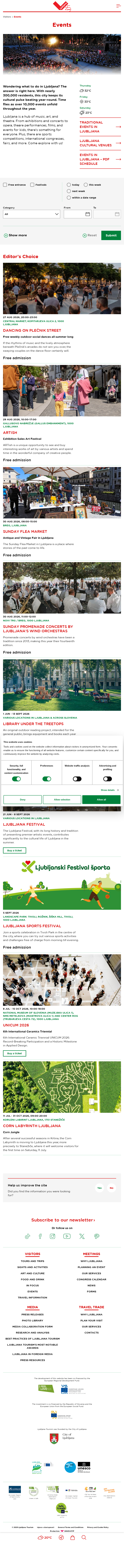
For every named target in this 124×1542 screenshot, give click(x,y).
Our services (91, 1273)
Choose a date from (77, 214)
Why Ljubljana (91, 1261)
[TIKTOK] (27, 1236)
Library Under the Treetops (33, 724)
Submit (111, 235)
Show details (108, 790)
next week (78, 191)
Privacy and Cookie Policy (97, 1527)
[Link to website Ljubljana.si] (62, 1438)
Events (33, 1291)
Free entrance (17, 184)
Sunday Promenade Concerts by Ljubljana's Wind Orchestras (38, 628)
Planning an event (91, 1267)
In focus (32, 1285)
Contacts (92, 1332)
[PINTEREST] (97, 1236)
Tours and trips (32, 1261)
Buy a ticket (14, 850)
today (75, 184)
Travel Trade (91, 1307)
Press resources (32, 1360)
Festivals (41, 184)
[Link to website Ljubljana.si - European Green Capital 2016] (42, 1468)
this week (95, 184)
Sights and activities (32, 1267)
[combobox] (31, 214)
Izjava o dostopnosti (45, 1527)
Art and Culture (33, 1273)
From (67, 207)
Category (9, 207)
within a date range (84, 197)
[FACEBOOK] (40, 1236)
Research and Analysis (32, 1332)
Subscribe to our (62, 1219)
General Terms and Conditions (70, 1527)
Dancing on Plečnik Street (32, 330)
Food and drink (32, 1279)
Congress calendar (91, 1279)
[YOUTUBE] (67, 1236)
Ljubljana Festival (24, 824)
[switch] (46, 778)
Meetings (91, 1254)
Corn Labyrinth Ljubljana (32, 1126)
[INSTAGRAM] (52, 1236)
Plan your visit (91, 1320)
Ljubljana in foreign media (32, 1354)
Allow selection (62, 799)
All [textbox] (6, 214)
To (94, 207)
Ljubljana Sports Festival (32, 926)
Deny (22, 799)
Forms (91, 1291)
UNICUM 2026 (16, 1025)
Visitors (7, 17)
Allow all (101, 799)
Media (32, 1307)
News (91, 1285)
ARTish (10, 432)
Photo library (32, 1320)
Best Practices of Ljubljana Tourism (32, 1338)
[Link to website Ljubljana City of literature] (77, 1467)
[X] (81, 1236)
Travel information (32, 1297)
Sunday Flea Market (25, 531)
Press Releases (32, 1314)
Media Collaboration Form (32, 1326)
